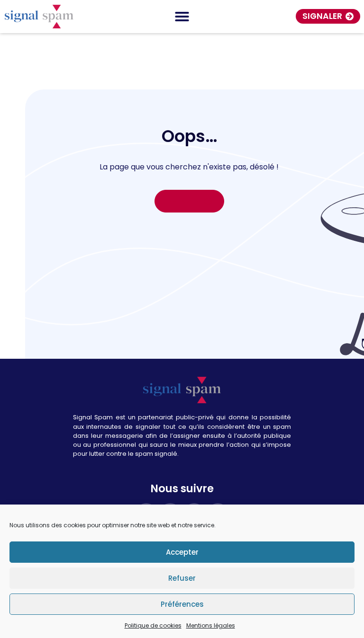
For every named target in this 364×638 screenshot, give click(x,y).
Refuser (182, 578)
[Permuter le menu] (182, 16)
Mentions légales (210, 625)
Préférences (182, 604)
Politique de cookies (153, 625)
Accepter (182, 552)
